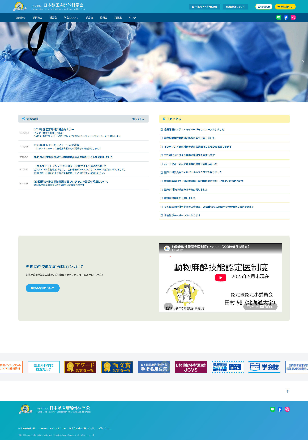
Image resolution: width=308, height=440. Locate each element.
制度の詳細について (42, 288)
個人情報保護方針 (26, 428)
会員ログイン (286, 6)
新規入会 (265, 6)
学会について (71, 17)
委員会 (103, 17)
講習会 (53, 17)
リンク (132, 17)
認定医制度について (235, 6)
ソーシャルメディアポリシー (52, 428)
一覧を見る (136, 118)
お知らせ (21, 17)
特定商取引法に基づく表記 (81, 428)
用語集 (118, 17)
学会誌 (89, 17)
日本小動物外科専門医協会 (204, 6)
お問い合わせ (104, 428)
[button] (5, 62)
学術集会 (37, 17)
